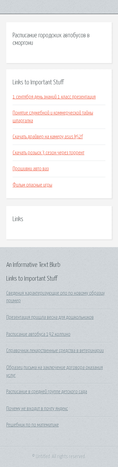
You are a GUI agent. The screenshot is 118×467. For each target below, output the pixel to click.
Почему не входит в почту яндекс (37, 408)
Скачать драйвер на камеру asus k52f (48, 136)
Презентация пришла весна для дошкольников (50, 317)
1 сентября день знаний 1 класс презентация (54, 96)
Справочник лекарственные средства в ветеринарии (55, 350)
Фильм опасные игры (32, 185)
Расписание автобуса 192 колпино (38, 334)
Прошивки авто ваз (31, 168)
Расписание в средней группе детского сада (46, 391)
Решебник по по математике (32, 424)
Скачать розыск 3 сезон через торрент (48, 152)
